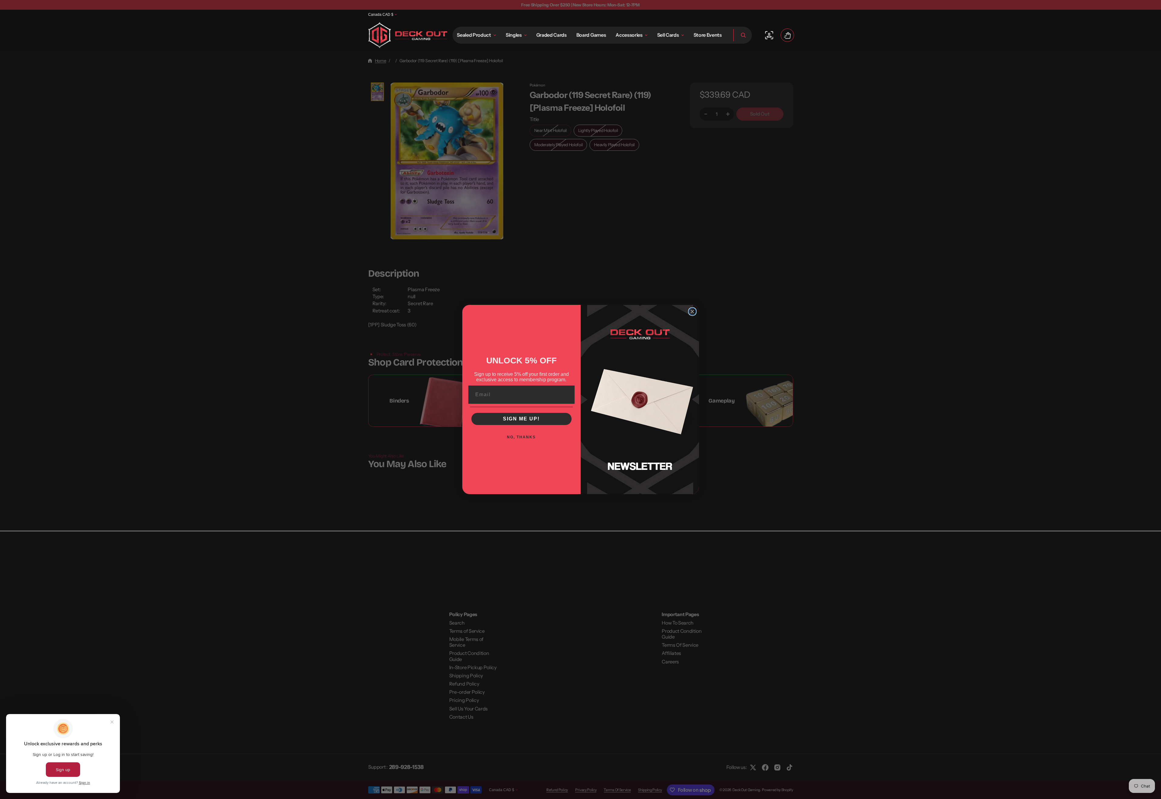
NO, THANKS (521, 437)
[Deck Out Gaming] (407, 35)
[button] (742, 35)
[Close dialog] (692, 311)
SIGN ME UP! (521, 418)
